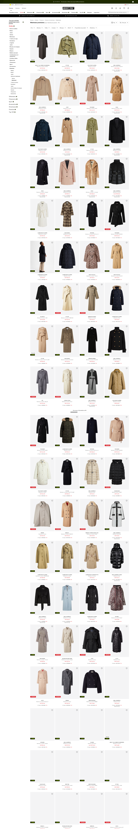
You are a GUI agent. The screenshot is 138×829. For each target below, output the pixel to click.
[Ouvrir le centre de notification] (120, 8)
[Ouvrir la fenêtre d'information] (133, 2)
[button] (114, 22)
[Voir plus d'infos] (42, 71)
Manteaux (58, 20)
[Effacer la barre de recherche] (128, 12)
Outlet (12, 4)
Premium (42, 20)
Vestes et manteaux (50, 20)
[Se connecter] (116, 8)
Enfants (24, 8)
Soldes (36, 20)
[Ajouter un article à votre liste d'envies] (52, 33)
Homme (17, 8)
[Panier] (128, 8)
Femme (11, 8)
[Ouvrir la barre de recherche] (109, 12)
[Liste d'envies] (124, 8)
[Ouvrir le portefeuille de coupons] (112, 8)
